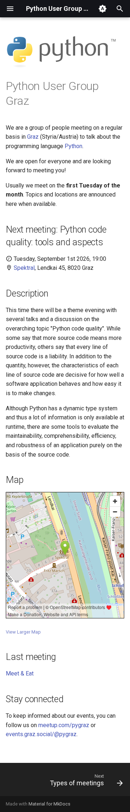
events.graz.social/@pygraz (41, 734)
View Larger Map (23, 632)
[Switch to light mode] (102, 8)
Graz (33, 136)
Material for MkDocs (49, 804)
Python (73, 146)
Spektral (24, 267)
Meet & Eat (20, 673)
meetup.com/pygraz (63, 725)
